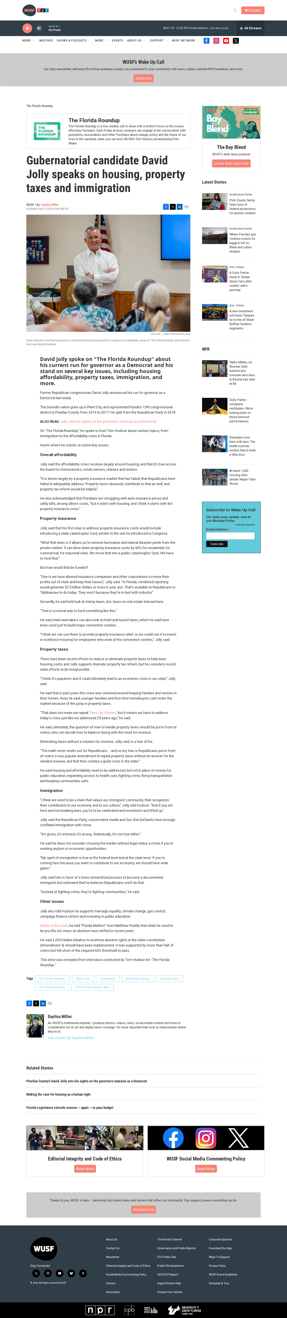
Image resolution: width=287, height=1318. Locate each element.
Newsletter (112, 1257)
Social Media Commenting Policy (126, 1274)
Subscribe (143, 78)
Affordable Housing (138, 978)
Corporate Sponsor (220, 1239)
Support (157, 40)
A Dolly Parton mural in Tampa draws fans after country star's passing (240, 281)
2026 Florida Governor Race (92, 987)
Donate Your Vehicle (169, 1292)
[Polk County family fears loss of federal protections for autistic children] (214, 201)
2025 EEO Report (167, 1274)
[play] (27, 28)
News (26, 40)
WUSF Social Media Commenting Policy (206, 1159)
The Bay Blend (231, 147)
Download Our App (220, 1248)
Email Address (218, 529)
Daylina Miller (50, 205)
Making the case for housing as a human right (58, 1094)
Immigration (108, 978)
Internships (113, 1292)
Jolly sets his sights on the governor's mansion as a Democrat (108, 421)
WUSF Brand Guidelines (223, 1274)
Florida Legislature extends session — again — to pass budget (69, 1108)
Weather (46, 40)
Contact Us (112, 1248)
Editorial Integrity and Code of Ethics (85, 1159)
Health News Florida (240, 194)
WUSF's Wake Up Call (143, 62)
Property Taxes (169, 978)
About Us (111, 1239)
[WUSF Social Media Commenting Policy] (206, 1138)
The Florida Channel (169, 1239)
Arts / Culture (236, 267)
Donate (255, 10)
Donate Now (143, 1209)
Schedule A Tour (219, 1283)
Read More (85, 1168)
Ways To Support (219, 1257)
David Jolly (83, 978)
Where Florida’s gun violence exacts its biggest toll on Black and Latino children (242, 243)
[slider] (45, 28)
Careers (111, 1283)
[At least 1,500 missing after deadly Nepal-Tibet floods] (214, 477)
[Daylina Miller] (35, 1026)
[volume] (39, 28)
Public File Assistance (170, 1265)
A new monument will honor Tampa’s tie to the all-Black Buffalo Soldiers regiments (241, 319)
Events (117, 40)
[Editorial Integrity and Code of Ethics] (85, 1138)
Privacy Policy (217, 1265)
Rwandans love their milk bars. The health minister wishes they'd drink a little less (242, 446)
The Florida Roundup (39, 106)
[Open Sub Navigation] (33, 40)
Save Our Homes (103, 713)
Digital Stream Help (169, 1283)
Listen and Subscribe (231, 163)
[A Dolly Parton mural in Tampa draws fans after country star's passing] (214, 274)
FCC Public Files (166, 1257)
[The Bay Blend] (231, 122)
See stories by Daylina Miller (71, 1037)
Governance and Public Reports (176, 1248)
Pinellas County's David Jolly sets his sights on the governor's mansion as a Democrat (86, 1081)
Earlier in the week (54, 925)
